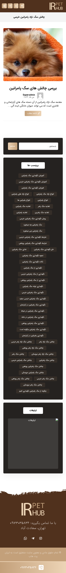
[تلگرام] (33, 538)
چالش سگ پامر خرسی (45, 378)
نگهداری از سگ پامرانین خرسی (33, 274)
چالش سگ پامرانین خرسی (21, 360)
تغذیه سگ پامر (44, 206)
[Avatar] (40, 95)
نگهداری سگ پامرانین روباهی (32, 323)
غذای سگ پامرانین (19, 249)
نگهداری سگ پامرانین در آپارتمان (32, 304)
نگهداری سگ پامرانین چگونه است (33, 329)
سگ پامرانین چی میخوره (32, 230)
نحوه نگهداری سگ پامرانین (32, 255)
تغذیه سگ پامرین (42, 212)
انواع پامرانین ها (23, 200)
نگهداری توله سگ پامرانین (33, 286)
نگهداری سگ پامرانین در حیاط (32, 311)
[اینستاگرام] (41, 538)
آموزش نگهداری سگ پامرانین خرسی (33, 181)
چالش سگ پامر (18, 354)
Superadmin (29, 95)
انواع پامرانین (43, 200)
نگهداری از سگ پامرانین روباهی (33, 280)
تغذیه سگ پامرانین (23, 206)
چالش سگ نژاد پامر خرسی (21, 341)
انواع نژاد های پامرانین (20, 194)
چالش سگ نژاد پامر (46, 341)
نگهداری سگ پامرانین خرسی (33, 292)
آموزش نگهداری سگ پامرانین (32, 175)
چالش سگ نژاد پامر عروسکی (42, 354)
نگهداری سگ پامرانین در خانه (32, 317)
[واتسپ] (25, 538)
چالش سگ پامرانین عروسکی (33, 372)
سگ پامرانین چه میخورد (32, 224)
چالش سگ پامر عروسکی (32, 384)
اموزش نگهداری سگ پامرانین (32, 187)
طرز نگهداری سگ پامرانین (44, 249)
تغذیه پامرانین (21, 212)
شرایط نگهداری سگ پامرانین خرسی (32, 237)
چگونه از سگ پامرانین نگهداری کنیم (32, 391)
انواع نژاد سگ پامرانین (45, 194)
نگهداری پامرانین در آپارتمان (32, 335)
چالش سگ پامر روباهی (20, 378)
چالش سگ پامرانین (46, 360)
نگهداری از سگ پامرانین (33, 267)
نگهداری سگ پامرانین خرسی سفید (32, 298)
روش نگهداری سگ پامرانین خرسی (33, 218)
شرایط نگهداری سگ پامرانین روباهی (33, 243)
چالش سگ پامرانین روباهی (32, 366)
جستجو (12, 146)
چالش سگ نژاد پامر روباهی (32, 347)
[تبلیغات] (33, 443)
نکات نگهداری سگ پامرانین (32, 261)
